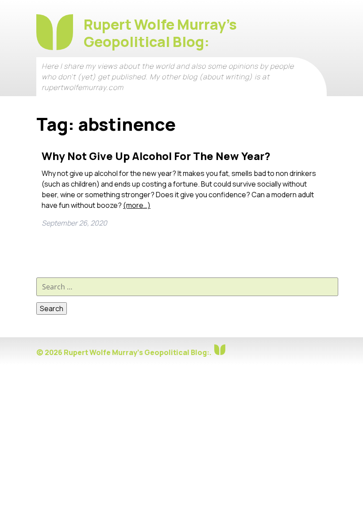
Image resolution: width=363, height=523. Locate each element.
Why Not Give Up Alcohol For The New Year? (156, 155)
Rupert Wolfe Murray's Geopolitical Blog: (160, 33)
